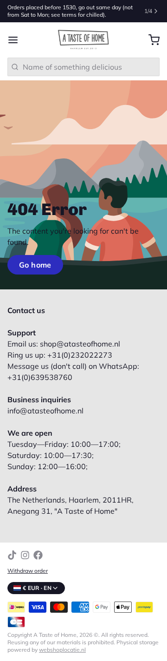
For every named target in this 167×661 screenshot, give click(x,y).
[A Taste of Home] (83, 40)
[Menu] (16, 40)
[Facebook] (38, 555)
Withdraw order (27, 570)
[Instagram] (25, 555)
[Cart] (150, 40)
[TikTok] (12, 555)
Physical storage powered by (83, 646)
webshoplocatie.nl (62, 649)
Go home (35, 264)
